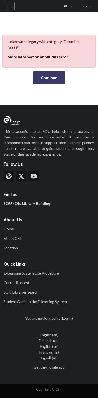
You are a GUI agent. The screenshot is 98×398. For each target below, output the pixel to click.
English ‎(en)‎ (49, 335)
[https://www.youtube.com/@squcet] (33, 176)
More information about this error (37, 56)
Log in (86, 6)
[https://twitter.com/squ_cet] (21, 176)
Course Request (16, 282)
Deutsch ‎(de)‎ (49, 340)
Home (9, 228)
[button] (68, 6)
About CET (13, 238)
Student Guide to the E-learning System (35, 301)
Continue (49, 77)
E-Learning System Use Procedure (31, 273)
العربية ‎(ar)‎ (49, 357)
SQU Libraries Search (21, 292)
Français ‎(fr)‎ (49, 352)
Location (11, 248)
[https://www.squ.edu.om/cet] (9, 176)
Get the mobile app (49, 367)
